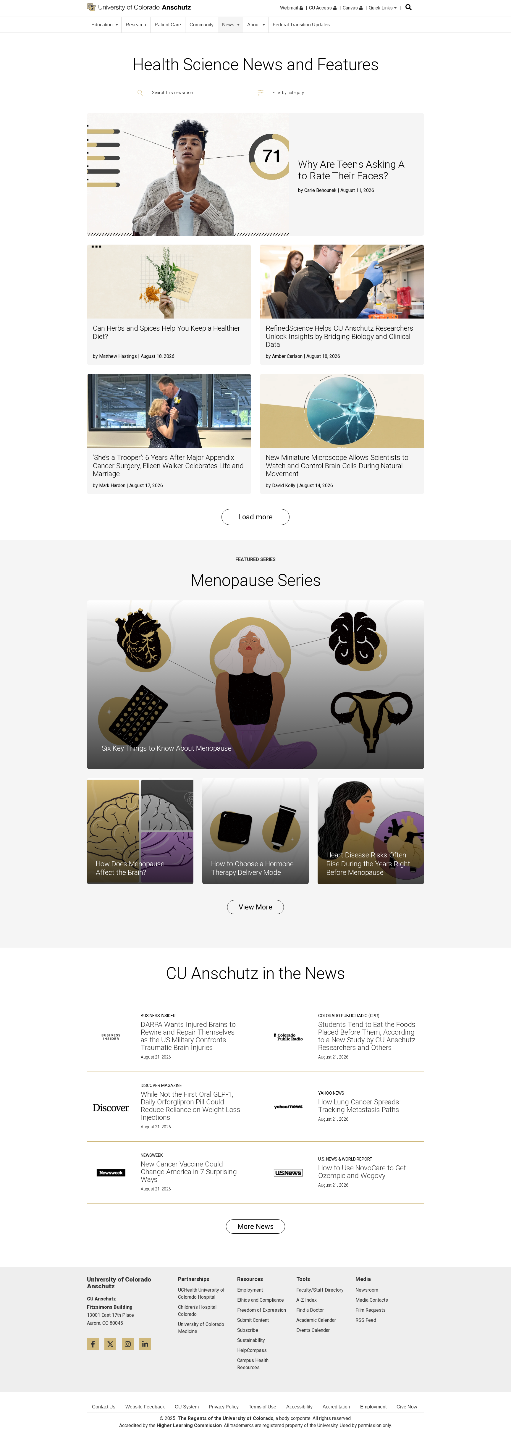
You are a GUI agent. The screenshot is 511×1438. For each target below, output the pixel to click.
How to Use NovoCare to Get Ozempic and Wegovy (362, 1172)
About (253, 24)
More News (255, 1226)
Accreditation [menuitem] (336, 1406)
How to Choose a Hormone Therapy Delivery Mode (252, 868)
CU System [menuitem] (187, 1406)
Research (136, 24)
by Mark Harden (109, 485)
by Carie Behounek (317, 190)
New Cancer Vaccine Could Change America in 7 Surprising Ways (189, 1172)
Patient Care (168, 24)
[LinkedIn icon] (147, 1344)
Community (202, 24)
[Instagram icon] (130, 1344)
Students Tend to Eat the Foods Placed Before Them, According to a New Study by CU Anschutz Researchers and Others (366, 1036)
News (228, 24)
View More (255, 907)
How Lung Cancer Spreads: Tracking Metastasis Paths (359, 1106)
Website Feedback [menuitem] (145, 1406)
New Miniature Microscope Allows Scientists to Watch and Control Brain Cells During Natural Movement (337, 466)
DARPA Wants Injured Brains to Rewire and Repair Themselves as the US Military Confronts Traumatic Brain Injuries (188, 1036)
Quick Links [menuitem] (381, 8)
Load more (255, 517)
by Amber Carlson (284, 356)
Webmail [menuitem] (289, 8)
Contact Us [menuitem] (103, 1406)
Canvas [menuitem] (351, 8)
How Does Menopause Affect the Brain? (130, 868)
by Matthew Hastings (115, 356)
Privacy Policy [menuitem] (224, 1406)
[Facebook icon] (95, 1344)
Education (102, 24)
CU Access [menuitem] (321, 8)
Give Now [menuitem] (407, 1406)
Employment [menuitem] (373, 1406)
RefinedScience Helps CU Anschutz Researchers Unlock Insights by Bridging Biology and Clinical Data (339, 336)
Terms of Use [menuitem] (262, 1406)
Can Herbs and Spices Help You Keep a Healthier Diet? (166, 332)
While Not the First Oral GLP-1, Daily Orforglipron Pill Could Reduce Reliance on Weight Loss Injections (190, 1106)
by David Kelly (280, 485)
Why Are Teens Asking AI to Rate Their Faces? (352, 170)
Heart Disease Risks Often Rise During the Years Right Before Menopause (368, 864)
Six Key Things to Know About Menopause (167, 748)
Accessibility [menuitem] (299, 1406)
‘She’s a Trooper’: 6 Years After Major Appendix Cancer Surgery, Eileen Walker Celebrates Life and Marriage (168, 466)
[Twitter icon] (113, 1344)
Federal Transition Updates (301, 24)
